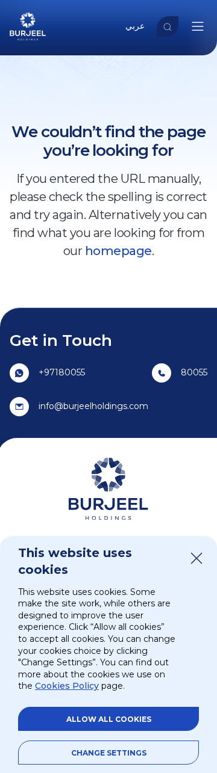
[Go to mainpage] (28, 41)
